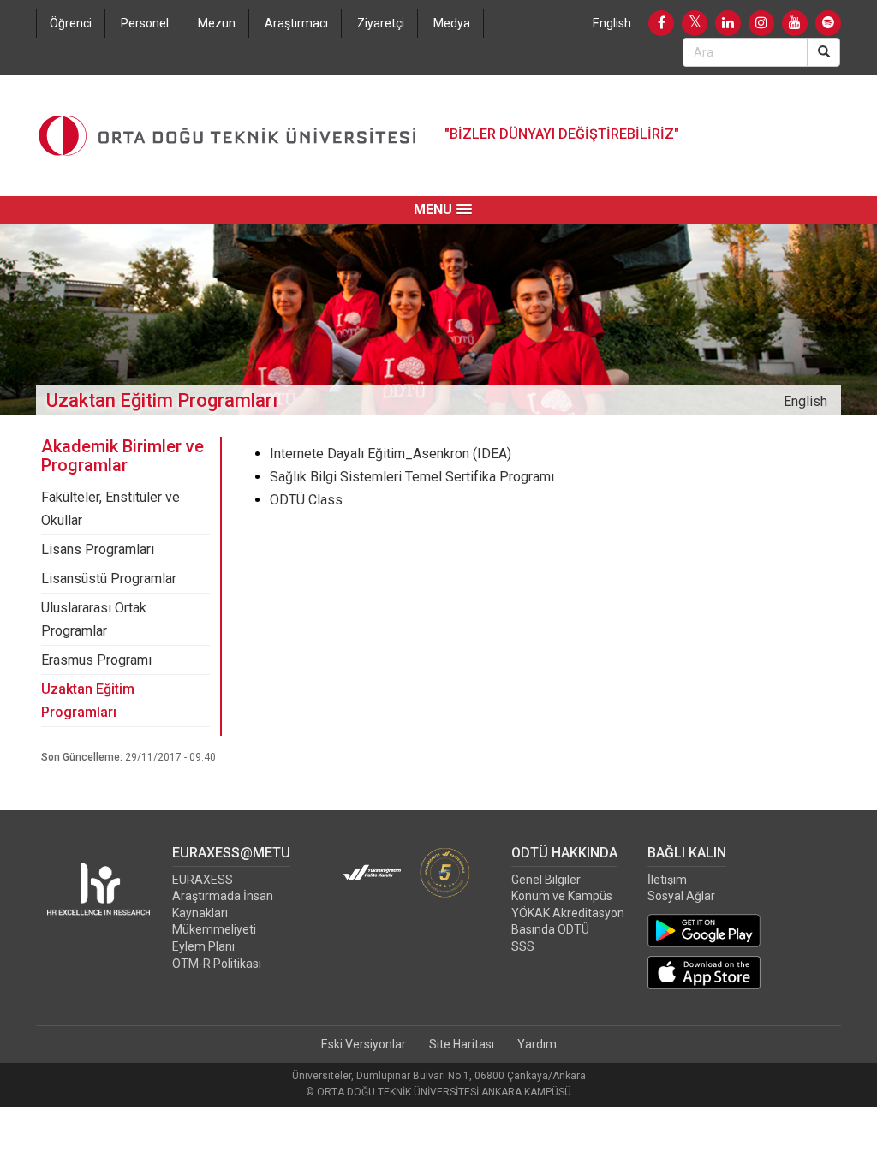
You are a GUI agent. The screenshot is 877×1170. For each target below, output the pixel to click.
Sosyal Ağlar (681, 896)
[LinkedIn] (728, 23)
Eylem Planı (203, 946)
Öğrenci (71, 23)
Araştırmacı (296, 23)
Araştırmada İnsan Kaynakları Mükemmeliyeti (222, 912)
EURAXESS (202, 879)
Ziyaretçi (380, 23)
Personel (145, 23)
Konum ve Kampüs (561, 896)
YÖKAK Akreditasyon (567, 913)
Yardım (537, 1044)
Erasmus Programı (96, 660)
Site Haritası (461, 1044)
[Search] (823, 52)
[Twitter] (694, 23)
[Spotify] (828, 23)
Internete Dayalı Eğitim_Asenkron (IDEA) (390, 453)
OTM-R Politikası (216, 963)
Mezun (217, 23)
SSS (522, 946)
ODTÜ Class (306, 500)
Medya (451, 23)
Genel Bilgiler (546, 879)
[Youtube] (795, 23)
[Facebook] (661, 23)
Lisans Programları (97, 549)
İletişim (667, 879)
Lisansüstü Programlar (108, 578)
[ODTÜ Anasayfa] (227, 136)
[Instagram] (761, 23)
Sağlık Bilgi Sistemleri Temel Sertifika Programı (412, 477)
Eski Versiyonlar (363, 1044)
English (612, 23)
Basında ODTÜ (550, 929)
